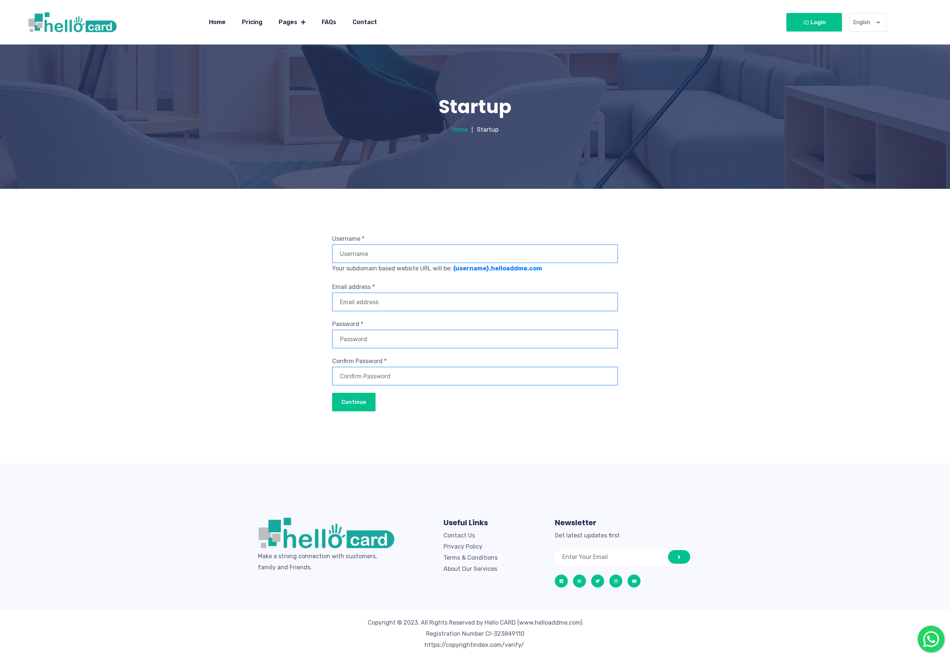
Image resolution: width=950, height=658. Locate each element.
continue (353, 402)
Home (217, 22)
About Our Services (470, 568)
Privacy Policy (462, 546)
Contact (365, 22)
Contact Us (459, 535)
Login (818, 22)
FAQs (329, 22)
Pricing (252, 22)
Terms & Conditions (470, 557)
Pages (288, 22)
